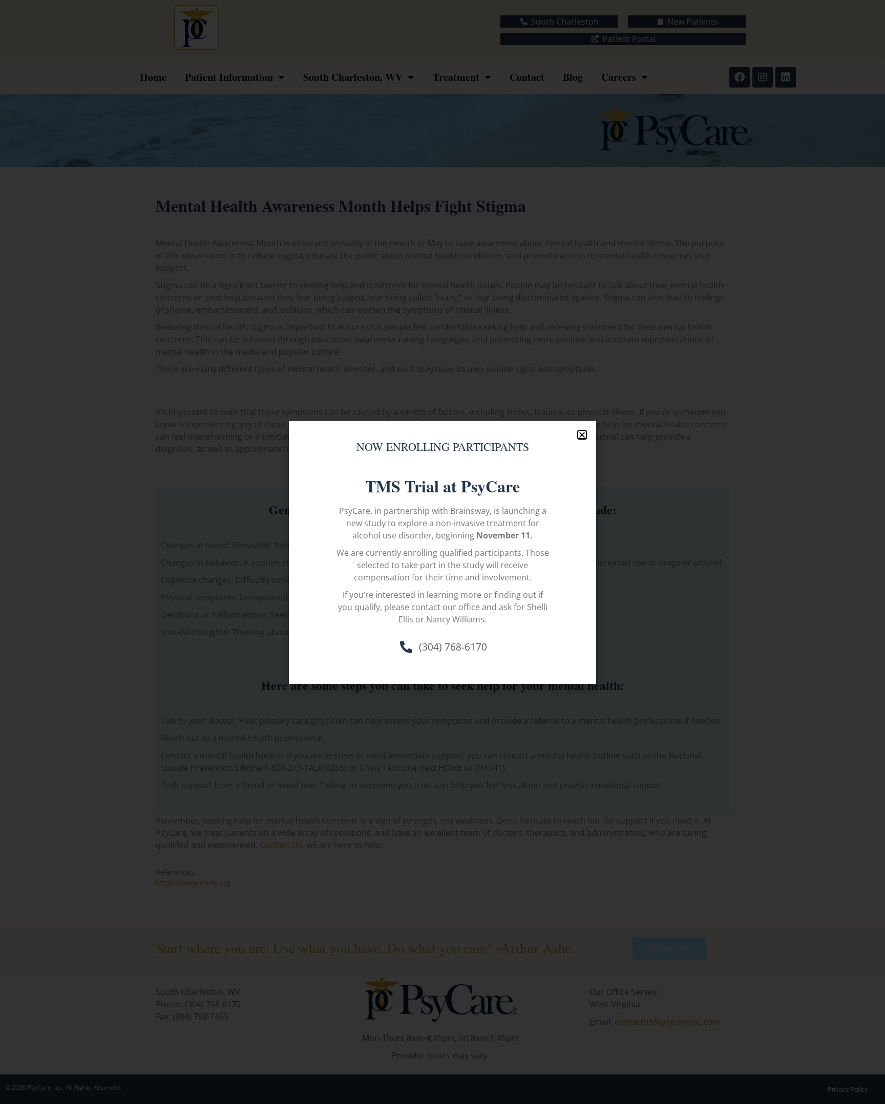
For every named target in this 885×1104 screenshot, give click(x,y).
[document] (442, 552)
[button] (582, 435)
